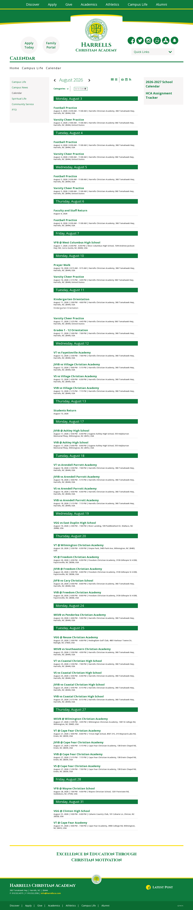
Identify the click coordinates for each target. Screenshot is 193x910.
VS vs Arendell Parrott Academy (75, 488)
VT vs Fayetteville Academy (72, 352)
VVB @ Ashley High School (71, 442)
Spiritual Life (19, 98)
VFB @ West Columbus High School (77, 242)
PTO (14, 109)
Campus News (20, 87)
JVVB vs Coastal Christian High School (79, 684)
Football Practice (65, 108)
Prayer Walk (62, 265)
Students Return (65, 410)
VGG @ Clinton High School (72, 811)
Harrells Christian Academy (43, 885)
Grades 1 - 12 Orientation (71, 330)
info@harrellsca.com (51, 893)
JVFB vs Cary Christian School (73, 580)
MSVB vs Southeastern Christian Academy (82, 649)
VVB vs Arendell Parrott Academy (76, 500)
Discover (14, 905)
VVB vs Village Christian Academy (76, 388)
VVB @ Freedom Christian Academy (77, 592)
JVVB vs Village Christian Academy (77, 364)
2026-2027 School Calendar (159, 84)
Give (39, 905)
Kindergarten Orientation (71, 299)
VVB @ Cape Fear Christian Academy (78, 754)
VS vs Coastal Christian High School (78, 672)
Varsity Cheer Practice (69, 119)
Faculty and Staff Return (70, 210)
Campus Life (32, 68)
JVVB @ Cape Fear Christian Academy (78, 742)
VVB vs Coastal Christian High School (79, 696)
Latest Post (163, 887)
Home (14, 68)
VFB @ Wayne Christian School (74, 788)
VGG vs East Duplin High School (75, 523)
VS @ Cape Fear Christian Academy (77, 766)
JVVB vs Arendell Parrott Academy (77, 476)
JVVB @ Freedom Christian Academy (78, 569)
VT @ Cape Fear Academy (70, 822)
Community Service (23, 104)
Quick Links (141, 52)
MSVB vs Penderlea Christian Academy (80, 615)
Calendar (53, 68)
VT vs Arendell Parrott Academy (75, 465)
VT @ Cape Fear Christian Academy (77, 730)
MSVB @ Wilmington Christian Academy (81, 719)
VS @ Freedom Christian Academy (76, 557)
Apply (28, 905)
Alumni (105, 905)
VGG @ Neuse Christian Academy (76, 637)
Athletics (71, 905)
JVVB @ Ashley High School (71, 430)
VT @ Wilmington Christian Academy (79, 545)
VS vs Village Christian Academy (75, 376)
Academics (54, 905)
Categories (59, 88)
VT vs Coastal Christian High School (78, 661)
